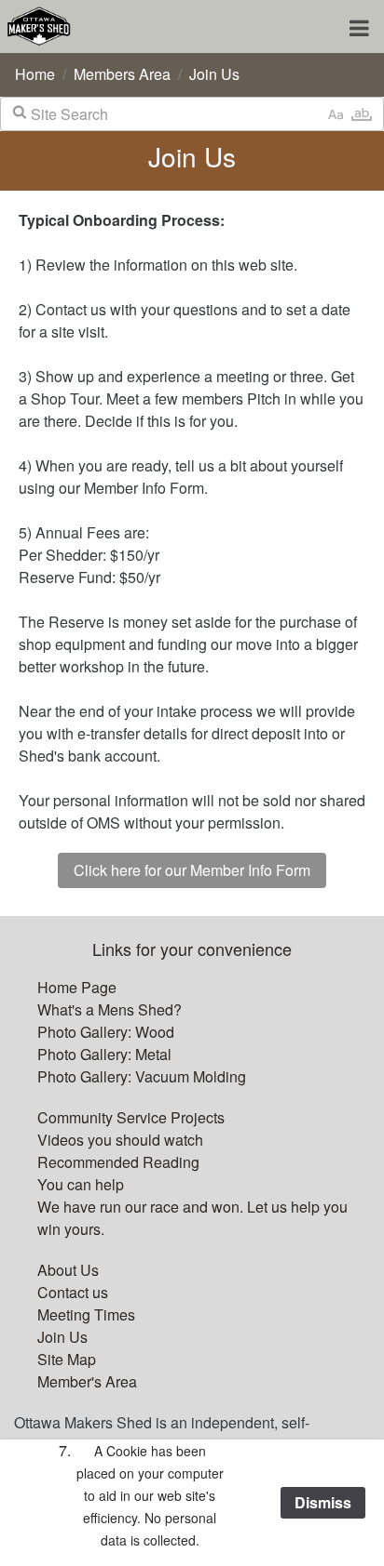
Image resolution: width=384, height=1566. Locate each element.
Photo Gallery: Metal (104, 1054)
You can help (80, 1184)
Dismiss (323, 1502)
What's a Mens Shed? (109, 1009)
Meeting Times (86, 1314)
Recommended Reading (118, 1162)
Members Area (122, 74)
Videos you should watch (120, 1139)
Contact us (72, 1292)
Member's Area (87, 1381)
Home (35, 74)
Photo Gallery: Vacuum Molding (141, 1076)
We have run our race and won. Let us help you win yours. (192, 1218)
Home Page (77, 987)
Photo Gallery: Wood (105, 1031)
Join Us (214, 74)
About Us (68, 1270)
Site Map (66, 1359)
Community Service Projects (131, 1117)
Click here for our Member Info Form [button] (192, 870)
